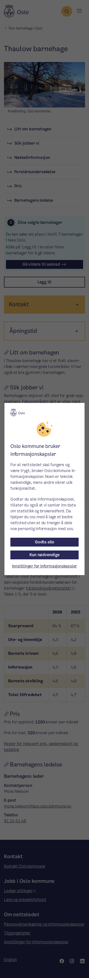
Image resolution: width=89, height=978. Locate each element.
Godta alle (44, 542)
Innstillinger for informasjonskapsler (44, 566)
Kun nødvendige (44, 555)
